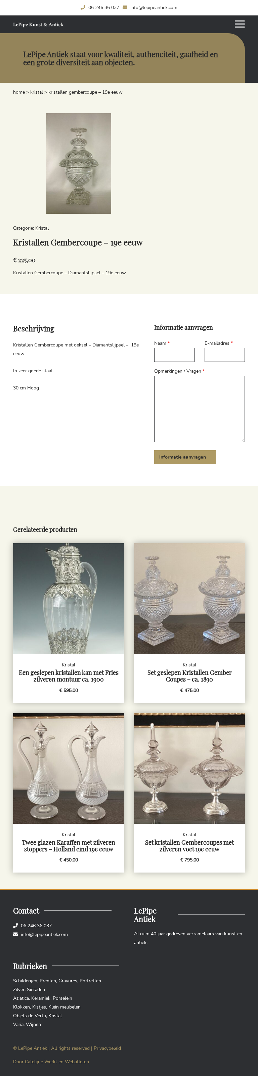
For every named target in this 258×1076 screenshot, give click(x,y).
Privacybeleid (107, 1048)
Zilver (19, 989)
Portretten (90, 981)
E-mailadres (219, 343)
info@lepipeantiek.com (153, 7)
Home (19, 92)
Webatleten (77, 1062)
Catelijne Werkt (41, 1062)
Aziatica (21, 998)
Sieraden (36, 989)
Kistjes (39, 1007)
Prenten (48, 981)
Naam (162, 343)
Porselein (62, 998)
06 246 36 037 (103, 7)
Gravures (67, 981)
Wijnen (33, 1024)
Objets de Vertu (29, 1016)
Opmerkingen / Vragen (179, 371)
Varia (18, 1024)
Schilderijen (25, 981)
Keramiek (40, 998)
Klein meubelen (64, 1007)
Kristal (36, 92)
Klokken (21, 1007)
